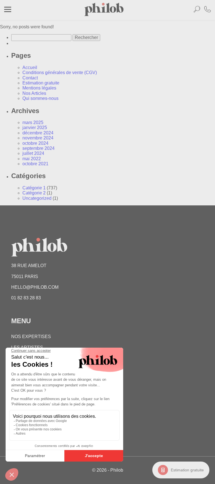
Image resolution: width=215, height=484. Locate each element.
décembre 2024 (37, 132)
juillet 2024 (33, 153)
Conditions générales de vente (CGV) (59, 72)
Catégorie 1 (34, 187)
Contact (30, 77)
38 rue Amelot (28, 265)
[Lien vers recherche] (196, 10)
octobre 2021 (35, 163)
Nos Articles (34, 93)
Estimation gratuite (187, 470)
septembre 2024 (38, 148)
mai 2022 (31, 158)
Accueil (29, 67)
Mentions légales (39, 88)
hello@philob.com (35, 287)
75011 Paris (24, 276)
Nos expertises (31, 336)
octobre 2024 (35, 143)
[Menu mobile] (7, 10)
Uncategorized (37, 198)
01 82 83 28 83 (26, 297)
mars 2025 (32, 122)
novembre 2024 (37, 138)
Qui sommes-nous (40, 98)
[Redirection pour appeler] (207, 10)
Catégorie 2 (34, 193)
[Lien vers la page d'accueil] (103, 14)
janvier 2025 (34, 127)
